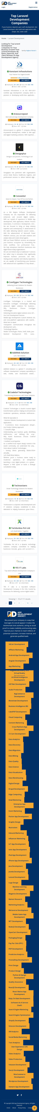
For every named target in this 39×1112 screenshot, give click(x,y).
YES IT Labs (20, 567)
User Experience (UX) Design (19, 1048)
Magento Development (18, 894)
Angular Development (17, 661)
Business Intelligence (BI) (18, 706)
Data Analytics (14, 739)
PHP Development (16, 949)
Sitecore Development (17, 1026)
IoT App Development (17, 844)
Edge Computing (15, 794)
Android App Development (19, 655)
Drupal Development (17, 789)
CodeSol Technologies (20, 392)
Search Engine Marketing (18, 1009)
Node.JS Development (17, 927)
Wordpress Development (18, 1081)
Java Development (16, 866)
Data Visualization (16, 772)
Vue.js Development (16, 1070)
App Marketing (14, 666)
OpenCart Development (18, 932)
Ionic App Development (18, 849)
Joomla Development (17, 872)
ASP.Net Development (17, 684)
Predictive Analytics (16, 954)
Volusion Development (17, 1065)
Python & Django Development (19, 976)
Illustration (13, 827)
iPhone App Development (19, 861)
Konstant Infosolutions (20, 71)
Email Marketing (15, 800)
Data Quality (13, 761)
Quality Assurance (16, 982)
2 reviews (24, 78)
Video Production (15, 1059)
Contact (30, 1108)
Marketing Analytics (16, 905)
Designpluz (20, 153)
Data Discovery (14, 745)
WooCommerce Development (19, 1075)
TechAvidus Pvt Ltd (20, 528)
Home (4, 38)
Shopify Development (17, 1020)
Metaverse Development (18, 910)
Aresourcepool (21, 114)
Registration (33, 7)
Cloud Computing (15, 717)
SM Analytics (13, 1031)
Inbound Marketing (16, 833)
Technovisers (20, 485)
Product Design (15, 971)
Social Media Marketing (18, 1037)
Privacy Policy (22, 1108)
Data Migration (14, 750)
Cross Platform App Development (19, 728)
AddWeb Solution (20, 352)
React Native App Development (19, 992)
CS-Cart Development (17, 734)
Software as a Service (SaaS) (19, 1004)
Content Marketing (16, 723)
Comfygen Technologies (20, 282)
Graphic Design (14, 822)
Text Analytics (14, 1043)
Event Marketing (15, 811)
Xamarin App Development (19, 1087)
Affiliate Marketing (16, 650)
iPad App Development (17, 855)
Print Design (13, 965)
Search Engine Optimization (19, 1015)
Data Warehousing (16, 778)
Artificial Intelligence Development (20, 678)
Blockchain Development (18, 701)
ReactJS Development (17, 987)
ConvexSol (21, 196)
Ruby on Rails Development (19, 998)
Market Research (15, 899)
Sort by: (28, 50)
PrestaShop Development (19, 960)
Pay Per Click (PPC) (16, 943)
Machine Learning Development (19, 888)
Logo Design (13, 883)
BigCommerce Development (19, 695)
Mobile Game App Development (19, 915)
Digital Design (14, 783)
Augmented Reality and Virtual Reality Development (19, 673)
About (14, 1108)
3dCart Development (17, 644)
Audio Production (15, 690)
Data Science (14, 767)
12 (27, 603)
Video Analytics (15, 1054)
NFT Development (16, 921)
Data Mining (13, 756)
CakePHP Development (18, 712)
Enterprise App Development (19, 805)
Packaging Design (15, 938)
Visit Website (25, 80)
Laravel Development (17, 877)
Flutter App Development (19, 816)
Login (3, 7)
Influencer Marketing (17, 838)
